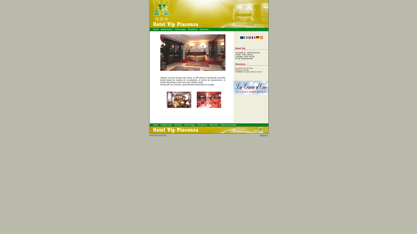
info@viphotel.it (247, 58)
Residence (192, 29)
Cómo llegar (180, 29)
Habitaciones (166, 29)
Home (155, 29)
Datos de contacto (229, 125)
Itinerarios (204, 29)
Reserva (178, 125)
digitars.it (264, 135)
